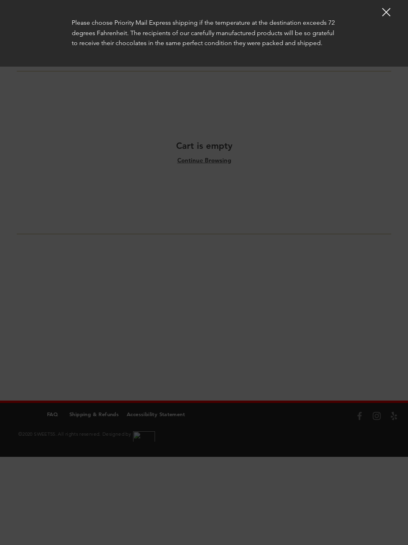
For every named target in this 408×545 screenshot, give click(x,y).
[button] (386, 12)
